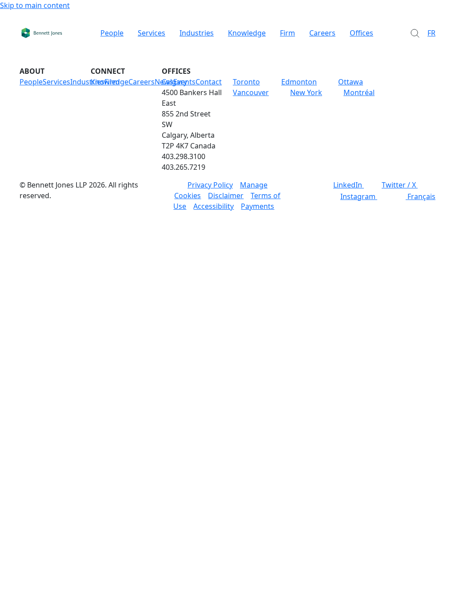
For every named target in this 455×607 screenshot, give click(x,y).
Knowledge (247, 33)
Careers (322, 33)
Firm (287, 33)
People (112, 33)
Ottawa (350, 82)
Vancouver (251, 92)
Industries (197, 33)
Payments (257, 206)
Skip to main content (35, 5)
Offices (361, 33)
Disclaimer (225, 195)
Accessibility (213, 206)
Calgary (174, 82)
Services (151, 33)
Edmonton (299, 82)
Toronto (246, 82)
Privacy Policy (210, 185)
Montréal (359, 92)
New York (306, 92)
